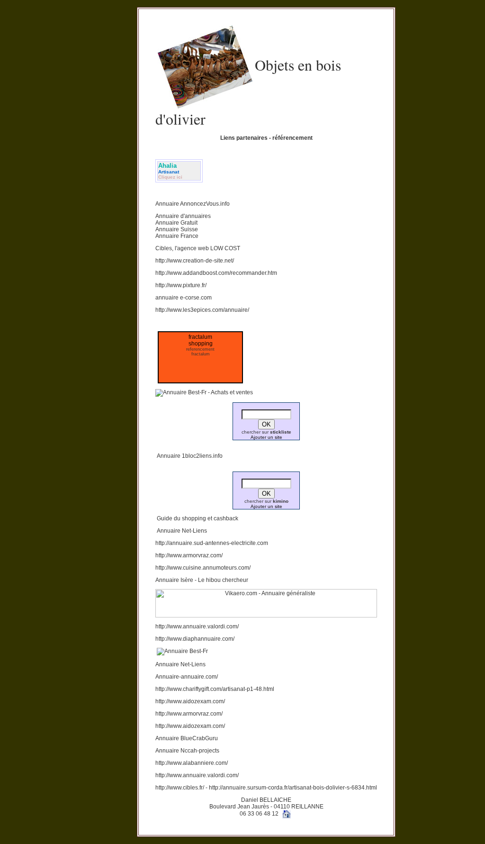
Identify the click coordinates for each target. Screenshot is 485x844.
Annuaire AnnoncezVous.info (192, 203)
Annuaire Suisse (176, 229)
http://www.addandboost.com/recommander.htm (216, 273)
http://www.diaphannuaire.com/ (194, 638)
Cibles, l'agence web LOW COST (197, 248)
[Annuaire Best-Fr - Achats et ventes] (204, 392)
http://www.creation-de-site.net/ (194, 260)
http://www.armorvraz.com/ (189, 555)
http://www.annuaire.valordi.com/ (197, 626)
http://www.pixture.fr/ (181, 285)
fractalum (200, 354)
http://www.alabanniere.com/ (191, 763)
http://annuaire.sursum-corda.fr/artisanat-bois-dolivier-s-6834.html (292, 787)
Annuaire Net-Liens (182, 530)
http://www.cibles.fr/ (179, 787)
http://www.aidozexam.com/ (190, 701)
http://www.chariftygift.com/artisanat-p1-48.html (214, 689)
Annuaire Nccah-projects (187, 750)
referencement (200, 349)
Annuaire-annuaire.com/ (186, 676)
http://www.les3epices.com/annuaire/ (202, 310)
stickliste (280, 432)
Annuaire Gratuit (176, 222)
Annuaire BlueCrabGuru (186, 738)
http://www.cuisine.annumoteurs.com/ (203, 567)
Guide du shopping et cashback (197, 518)
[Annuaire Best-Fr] (182, 651)
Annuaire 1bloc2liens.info (190, 456)
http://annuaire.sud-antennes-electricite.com (211, 543)
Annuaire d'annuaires (183, 216)
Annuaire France (176, 236)
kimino (280, 501)
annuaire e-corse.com (183, 297)
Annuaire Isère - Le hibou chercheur (201, 580)
